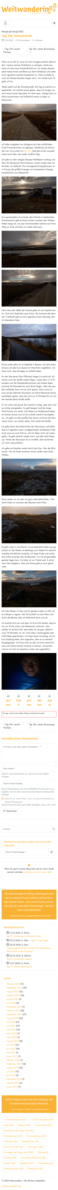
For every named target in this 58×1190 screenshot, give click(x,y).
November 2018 (14, 1079)
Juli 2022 (11, 1022)
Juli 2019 (11, 1071)
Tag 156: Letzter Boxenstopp (41, 48)
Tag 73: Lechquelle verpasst (19, 958)
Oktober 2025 (13, 983)
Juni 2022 (11, 1025)
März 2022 (12, 1037)
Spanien (9, 1163)
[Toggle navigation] (5, 23)
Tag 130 (27, 150)
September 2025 (14, 987)
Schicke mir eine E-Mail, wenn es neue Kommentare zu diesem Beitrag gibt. (29, 800)
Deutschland (43, 1125)
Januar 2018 (12, 1086)
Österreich (35, 1168)
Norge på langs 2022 (12, 31)
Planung (43, 1152)
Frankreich (10, 1141)
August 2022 (12, 1018)
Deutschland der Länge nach (19, 1130)
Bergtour (24, 1125)
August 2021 (12, 1041)
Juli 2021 (11, 1044)
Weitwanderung (13, 1168)
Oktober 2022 (13, 1010)
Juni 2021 (11, 1048)
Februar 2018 (13, 1082)
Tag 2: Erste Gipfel (39, 940)
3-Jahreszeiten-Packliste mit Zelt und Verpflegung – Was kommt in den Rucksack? (30, 949)
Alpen (8, 1125)
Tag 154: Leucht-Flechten (11, 50)
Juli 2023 (11, 1003)
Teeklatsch (26, 1163)
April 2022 (12, 1033)
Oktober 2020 (13, 1060)
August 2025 (12, 991)
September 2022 (14, 1014)
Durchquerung (13, 1136)
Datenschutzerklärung (11, 1186)
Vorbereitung (45, 1163)
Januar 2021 (12, 1056)
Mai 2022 (11, 1029)
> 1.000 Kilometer (15, 1119)
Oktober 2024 (13, 995)
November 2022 (14, 1006)
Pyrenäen (10, 1157)
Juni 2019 (11, 1075)
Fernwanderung (36, 1136)
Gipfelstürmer (30, 1141)
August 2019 (12, 1067)
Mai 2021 (11, 1052)
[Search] (53, 829)
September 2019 (14, 1063)
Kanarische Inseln (13, 1146)
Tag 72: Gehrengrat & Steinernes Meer (24, 936)
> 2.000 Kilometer (41, 1119)
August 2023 (12, 999)
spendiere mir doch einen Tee (37, 872)
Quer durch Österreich (33, 1157)
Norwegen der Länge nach (18, 1152)
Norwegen (35, 1146)
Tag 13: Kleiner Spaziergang (19, 966)
